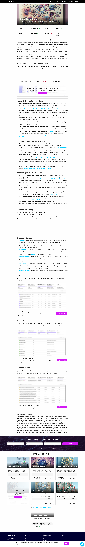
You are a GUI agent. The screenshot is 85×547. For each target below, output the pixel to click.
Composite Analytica (24, 256)
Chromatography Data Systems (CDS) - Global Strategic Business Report (42, 108)
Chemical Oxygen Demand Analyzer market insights (37, 168)
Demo (76, 1)
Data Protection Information (37, 544)
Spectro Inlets (22, 249)
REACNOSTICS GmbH (24, 270)
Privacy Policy (44, 448)
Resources (70, 1)
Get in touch (42, 93)
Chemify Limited (53, 194)
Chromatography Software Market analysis (34, 199)
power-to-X (34, 254)
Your (34, 443)
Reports (64, 1)
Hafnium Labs (22, 263)
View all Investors (62, 360)
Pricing (58, 1)
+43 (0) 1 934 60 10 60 (11, 538)
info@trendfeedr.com (11, 539)
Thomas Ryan (58, 40)
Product (52, 1)
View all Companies (61, 313)
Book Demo (18, 496)
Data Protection (64, 538)
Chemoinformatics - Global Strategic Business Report (54, 178)
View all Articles (62, 407)
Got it (66, 543)
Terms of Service (50, 448)
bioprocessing (50, 131)
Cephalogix (22, 240)
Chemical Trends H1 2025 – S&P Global (46, 157)
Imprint (63, 540)
